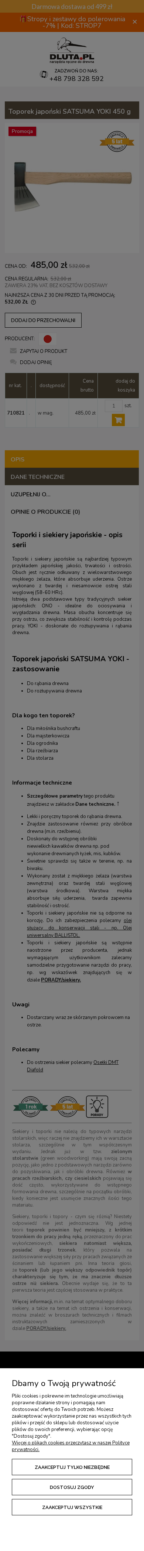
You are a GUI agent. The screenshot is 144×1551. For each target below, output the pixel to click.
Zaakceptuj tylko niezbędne (72, 1467)
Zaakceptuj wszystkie (72, 1507)
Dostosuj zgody (72, 1487)
